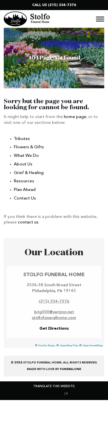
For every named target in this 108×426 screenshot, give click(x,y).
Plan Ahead (25, 190)
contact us (28, 222)
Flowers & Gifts (29, 147)
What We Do (26, 156)
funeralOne (70, 369)
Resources (24, 181)
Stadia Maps (46, 345)
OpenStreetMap (92, 345)
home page (75, 117)
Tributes (22, 139)
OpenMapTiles (69, 345)
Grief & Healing (29, 173)
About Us (23, 164)
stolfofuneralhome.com (54, 318)
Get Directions (54, 329)
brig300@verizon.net (54, 312)
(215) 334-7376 (62, 5)
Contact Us (25, 198)
